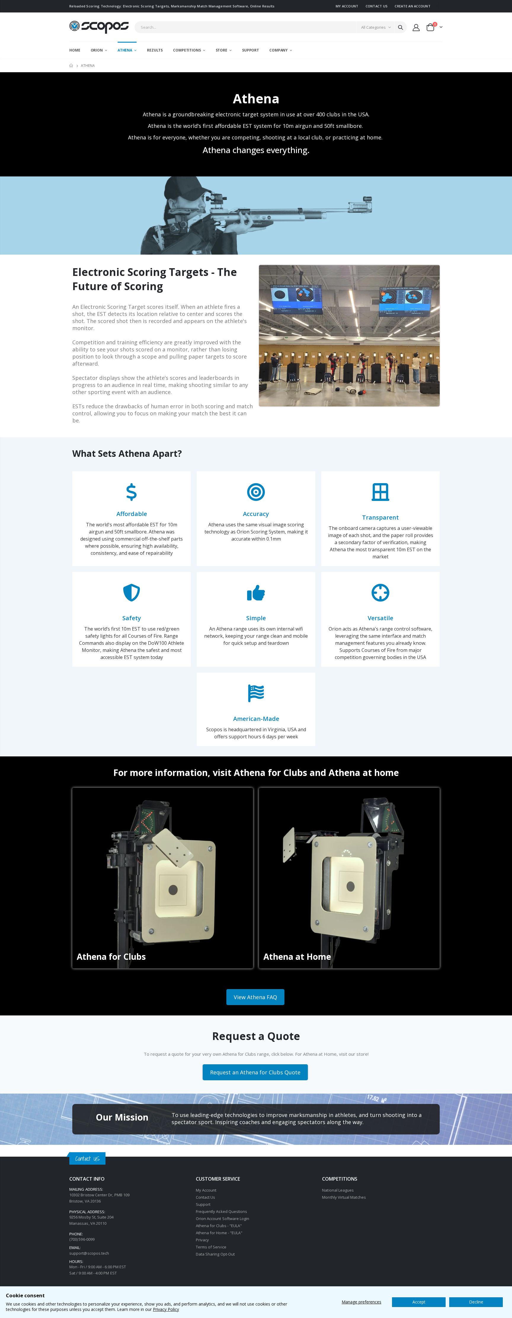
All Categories (373, 27)
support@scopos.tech (89, 1253)
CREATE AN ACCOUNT (413, 6)
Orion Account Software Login (222, 1218)
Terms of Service (211, 1247)
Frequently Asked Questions (221, 1211)
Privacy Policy (166, 1309)
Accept (418, 1302)
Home (71, 65)
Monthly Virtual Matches (344, 1197)
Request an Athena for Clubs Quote (255, 1072)
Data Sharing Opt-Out (215, 1254)
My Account (206, 1190)
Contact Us (205, 1197)
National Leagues (338, 1190)
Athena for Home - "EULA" (219, 1232)
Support (203, 1204)
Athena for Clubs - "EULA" (219, 1225)
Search (400, 27)
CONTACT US (377, 6)
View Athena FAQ (255, 997)
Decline (476, 1302)
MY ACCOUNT (347, 6)
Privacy (202, 1240)
